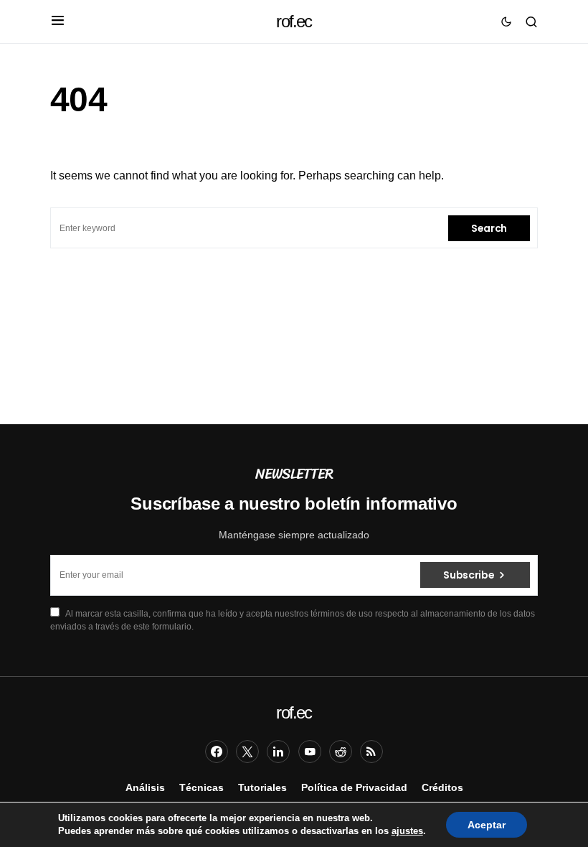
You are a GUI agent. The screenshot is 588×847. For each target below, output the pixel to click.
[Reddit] (340, 751)
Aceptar (487, 824)
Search (489, 228)
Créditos (442, 787)
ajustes (407, 830)
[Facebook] (216, 751)
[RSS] (371, 751)
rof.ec (293, 21)
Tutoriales (262, 787)
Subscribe (468, 575)
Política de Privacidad (354, 787)
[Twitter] (247, 751)
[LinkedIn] (278, 751)
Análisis (145, 787)
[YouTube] (309, 751)
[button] (57, 21)
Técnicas (201, 787)
